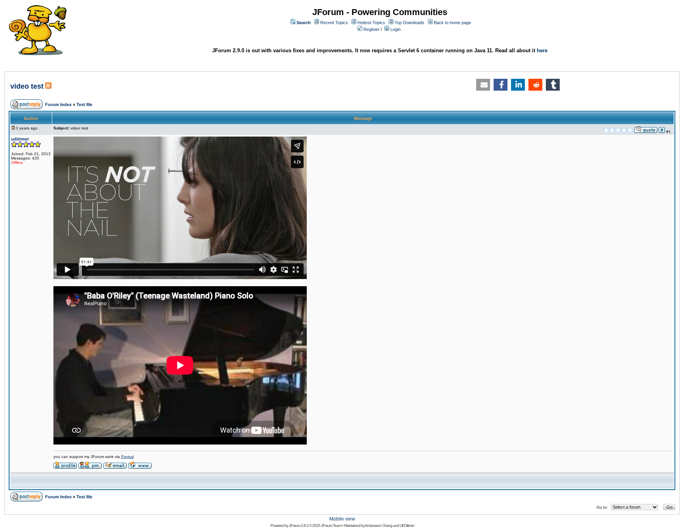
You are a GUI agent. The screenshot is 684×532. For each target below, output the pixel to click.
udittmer (20, 139)
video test (27, 86)
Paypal (127, 456)
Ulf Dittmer (407, 525)
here (542, 50)
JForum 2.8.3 (298, 525)
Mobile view (342, 519)
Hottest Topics (371, 22)
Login (395, 29)
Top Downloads (409, 22)
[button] (483, 85)
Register (371, 29)
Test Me (84, 104)
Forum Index (58, 104)
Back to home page (452, 22)
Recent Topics (334, 22)
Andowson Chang (378, 525)
